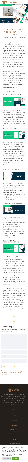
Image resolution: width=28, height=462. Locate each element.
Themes (14, 413)
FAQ (14, 431)
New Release (14, 26)
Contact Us (14, 420)
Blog (14, 418)
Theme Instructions (14, 434)
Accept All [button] (15, 458)
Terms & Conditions (15, 443)
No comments (21, 37)
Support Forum (14, 429)
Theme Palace (12, 2)
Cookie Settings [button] (7, 458)
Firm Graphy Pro (7, 43)
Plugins (14, 415)
